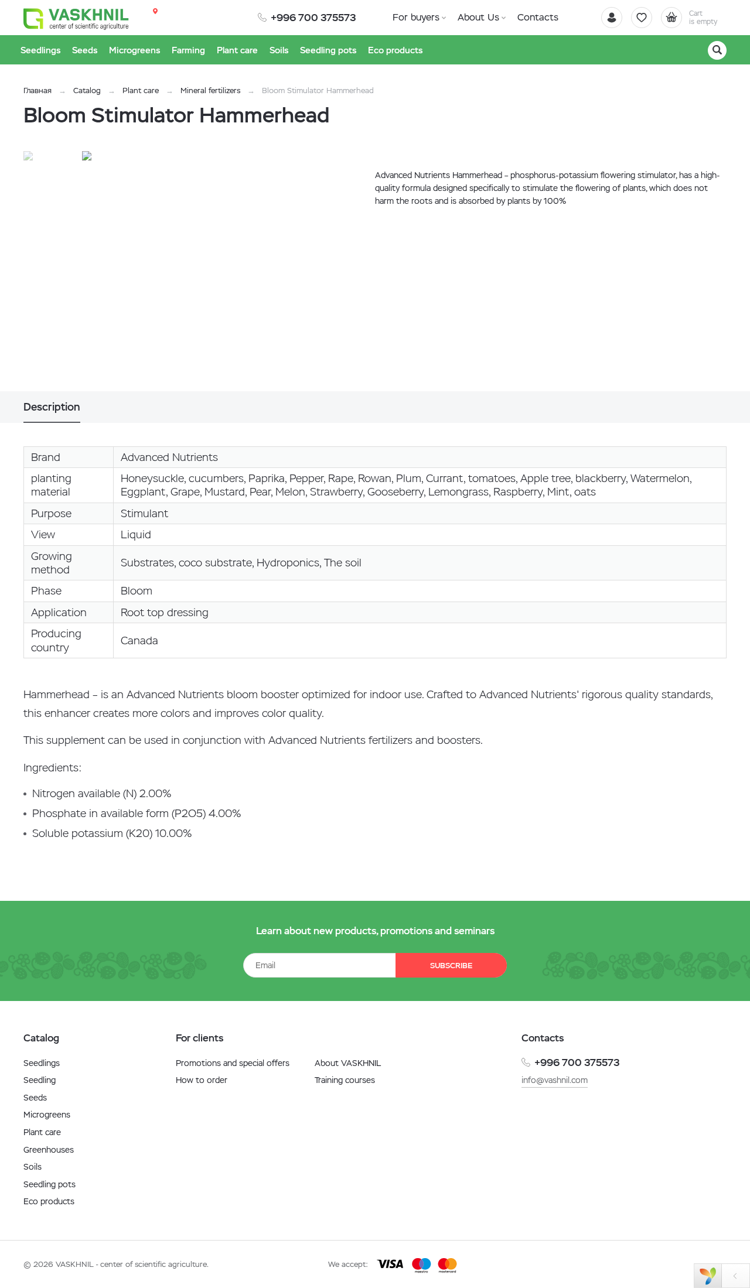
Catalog (87, 90)
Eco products (48, 1201)
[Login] (611, 17)
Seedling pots (49, 1184)
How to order (201, 1080)
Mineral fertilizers (210, 90)
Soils (32, 1166)
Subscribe (451, 966)
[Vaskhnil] (76, 18)
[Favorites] (641, 17)
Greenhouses (48, 1149)
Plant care (140, 90)
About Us (478, 17)
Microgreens (46, 1114)
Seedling (39, 1080)
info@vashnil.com (554, 1080)
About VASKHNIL (348, 1063)
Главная (37, 90)
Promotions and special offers (232, 1063)
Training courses (345, 1080)
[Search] (717, 50)
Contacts (537, 17)
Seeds (35, 1097)
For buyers (416, 17)
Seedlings (41, 1063)
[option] (202, 271)
